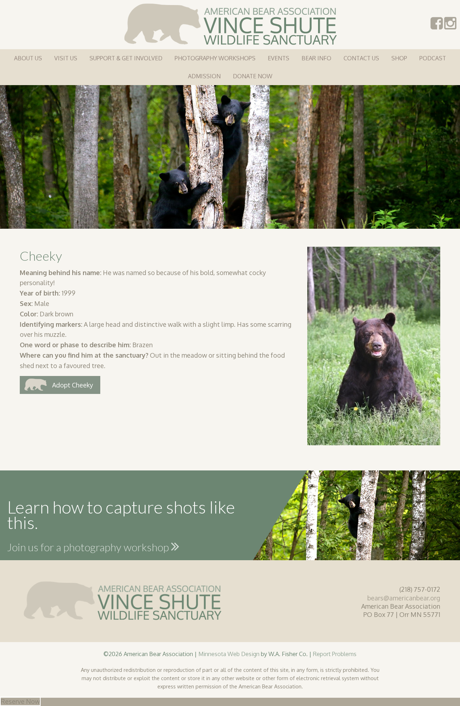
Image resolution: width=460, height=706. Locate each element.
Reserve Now (20, 701)
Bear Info (316, 58)
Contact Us (361, 58)
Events (278, 58)
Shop (399, 58)
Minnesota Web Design (228, 654)
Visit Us (65, 58)
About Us (28, 58)
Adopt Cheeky (72, 385)
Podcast (432, 58)
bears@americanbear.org (403, 598)
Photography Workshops (215, 58)
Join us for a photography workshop (89, 546)
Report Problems (334, 654)
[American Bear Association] (230, 23)
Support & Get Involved (125, 58)
